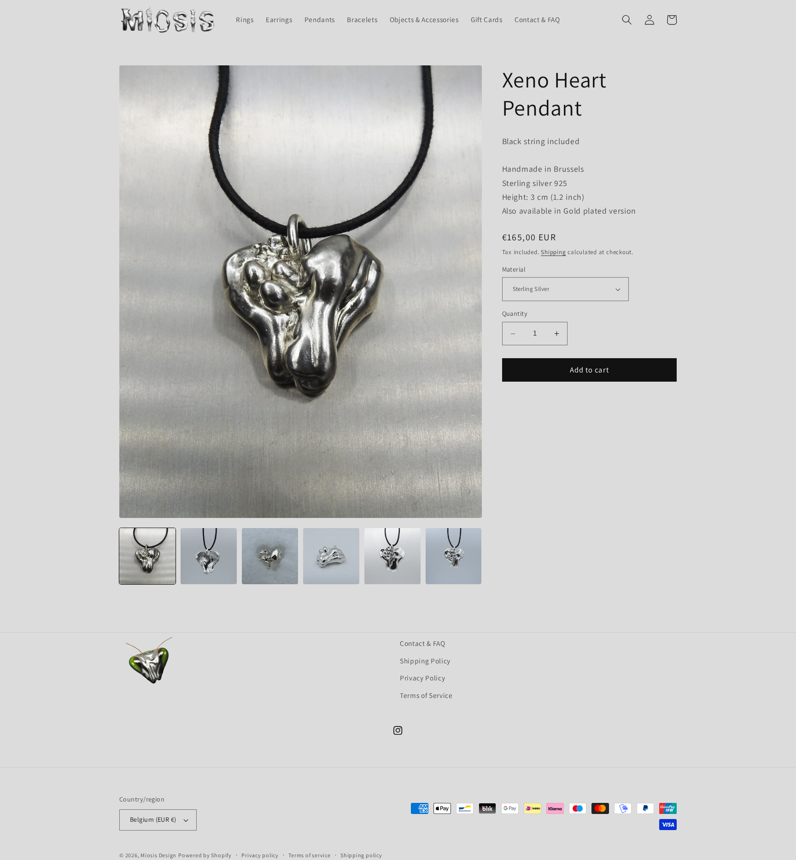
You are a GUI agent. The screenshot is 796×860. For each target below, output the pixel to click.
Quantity (515, 313)
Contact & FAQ (422, 643)
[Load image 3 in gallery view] (270, 556)
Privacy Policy (422, 677)
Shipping (553, 252)
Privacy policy (260, 855)
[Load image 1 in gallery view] (147, 556)
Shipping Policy (425, 660)
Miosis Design (158, 855)
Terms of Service (426, 695)
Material (514, 269)
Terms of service (309, 855)
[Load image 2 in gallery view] (209, 556)
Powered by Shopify (205, 855)
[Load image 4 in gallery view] (331, 556)
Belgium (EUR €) (153, 819)
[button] (627, 20)
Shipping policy (361, 855)
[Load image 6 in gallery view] (454, 556)
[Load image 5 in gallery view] (392, 556)
